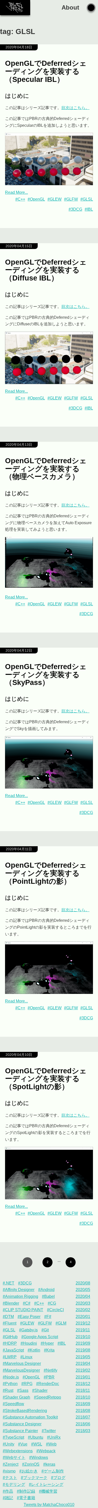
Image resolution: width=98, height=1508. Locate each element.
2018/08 (83, 1410)
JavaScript (14, 1350)
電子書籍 (27, 1498)
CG (53, 1303)
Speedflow (14, 1404)
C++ (21, 199)
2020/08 (83, 1283)
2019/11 (83, 1330)
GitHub (11, 1337)
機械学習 (49, 1491)
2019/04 (83, 1363)
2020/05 (83, 1289)
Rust (9, 1390)
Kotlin (35, 1350)
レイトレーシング (47, 1484)
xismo (10, 1471)
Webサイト (15, 1457)
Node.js (12, 1377)
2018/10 (83, 1397)
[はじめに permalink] (2, 96)
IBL (90, 209)
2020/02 (83, 1310)
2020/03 (83, 1303)
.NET (9, 1283)
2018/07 (83, 1417)
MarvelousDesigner (22, 1370)
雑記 (9, 1498)
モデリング (15, 1484)
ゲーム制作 (54, 1471)
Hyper (48, 1343)
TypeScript (14, 1437)
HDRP (11, 1343)
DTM (9, 1316)
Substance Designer (23, 1424)
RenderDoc (48, 1383)
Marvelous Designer (23, 1363)
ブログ (59, 1477)
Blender (12, 1303)
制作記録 (27, 1491)
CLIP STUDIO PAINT (24, 1310)
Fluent (10, 1323)
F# (48, 1316)
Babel (49, 1296)
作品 (9, 1491)
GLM (62, 1323)
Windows (39, 1457)
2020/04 (83, 1296)
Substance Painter (21, 1431)
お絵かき (30, 1471)
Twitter (50, 1431)
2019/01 (83, 1377)
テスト (11, 1477)
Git (46, 1330)
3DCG (76, 209)
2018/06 (83, 1424)
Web (52, 1444)
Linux (27, 1357)
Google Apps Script (41, 1337)
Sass (23, 1390)
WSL (37, 1444)
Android (47, 1289)
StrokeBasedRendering (26, 1410)
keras (50, 1464)
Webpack (47, 1451)
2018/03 (83, 1431)
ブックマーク (35, 1477)
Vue (23, 1444)
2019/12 (83, 1323)
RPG (28, 1383)
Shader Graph (17, 1397)
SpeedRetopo (48, 1397)
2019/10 (83, 1337)
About (70, 7)
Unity (9, 1444)
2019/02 (83, 1370)
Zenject (11, 1464)
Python (11, 1383)
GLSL (88, 199)
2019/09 (83, 1343)
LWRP (11, 1357)
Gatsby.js (29, 1330)
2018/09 (83, 1404)
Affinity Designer (19, 1289)
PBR (50, 1377)
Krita (50, 1350)
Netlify (51, 1370)
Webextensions (19, 1451)
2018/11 (83, 1390)
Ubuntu (36, 1437)
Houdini (30, 1343)
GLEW (56, 199)
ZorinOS (31, 1464)
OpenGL (37, 199)
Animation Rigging (21, 1296)
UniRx (55, 1437)
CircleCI (56, 1310)
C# (27, 1303)
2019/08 (83, 1350)
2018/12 (83, 1383)
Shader (40, 1390)
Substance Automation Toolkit (31, 1417)
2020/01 (83, 1316)
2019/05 (83, 1357)
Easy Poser (30, 1316)
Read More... (16, 192)
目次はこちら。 (75, 108)
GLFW (72, 199)
